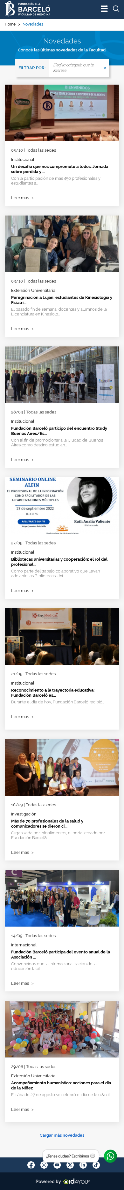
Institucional (22, 159)
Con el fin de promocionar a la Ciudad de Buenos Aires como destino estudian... (57, 442)
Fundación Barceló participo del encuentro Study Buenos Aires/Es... (59, 431)
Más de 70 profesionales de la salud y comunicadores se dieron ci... (47, 824)
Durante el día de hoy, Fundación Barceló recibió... (57, 702)
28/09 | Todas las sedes (33, 412)
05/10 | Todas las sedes (33, 150)
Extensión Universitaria (33, 290)
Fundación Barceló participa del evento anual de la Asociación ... (60, 954)
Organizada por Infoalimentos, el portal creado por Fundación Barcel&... (58, 835)
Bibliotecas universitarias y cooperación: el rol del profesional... (59, 562)
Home (10, 24)
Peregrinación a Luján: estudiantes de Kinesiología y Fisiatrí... (61, 300)
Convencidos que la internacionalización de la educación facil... (54, 966)
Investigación (24, 814)
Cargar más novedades (62, 1135)
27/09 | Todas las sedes (33, 543)
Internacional (24, 945)
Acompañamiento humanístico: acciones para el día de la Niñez (61, 1085)
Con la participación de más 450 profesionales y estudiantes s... (55, 181)
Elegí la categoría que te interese (73, 68)
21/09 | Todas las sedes (33, 673)
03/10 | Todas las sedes (33, 281)
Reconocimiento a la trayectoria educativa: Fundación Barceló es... (52, 693)
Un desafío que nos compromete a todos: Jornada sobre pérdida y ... (59, 169)
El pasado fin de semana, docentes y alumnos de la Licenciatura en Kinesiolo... (59, 311)
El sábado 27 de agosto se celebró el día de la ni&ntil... (61, 1094)
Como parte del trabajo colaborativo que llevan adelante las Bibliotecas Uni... (55, 573)
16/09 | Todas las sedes (33, 804)
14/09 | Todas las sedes (33, 935)
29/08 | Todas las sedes (33, 1066)
